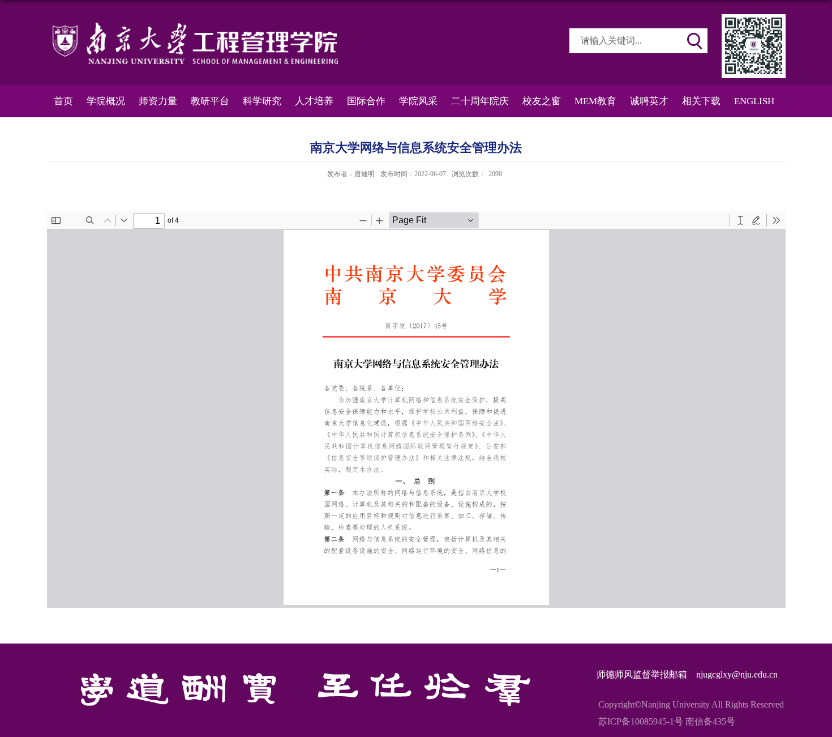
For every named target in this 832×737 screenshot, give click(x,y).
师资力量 (158, 101)
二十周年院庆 (480, 101)
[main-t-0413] (754, 18)
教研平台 (210, 101)
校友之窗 (541, 101)
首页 (63, 101)
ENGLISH (754, 101)
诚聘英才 (649, 101)
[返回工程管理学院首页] (195, 26)
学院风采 (418, 101)
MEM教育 (595, 101)
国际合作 (366, 101)
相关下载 (701, 101)
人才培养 (314, 101)
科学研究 (262, 101)
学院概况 (106, 101)
